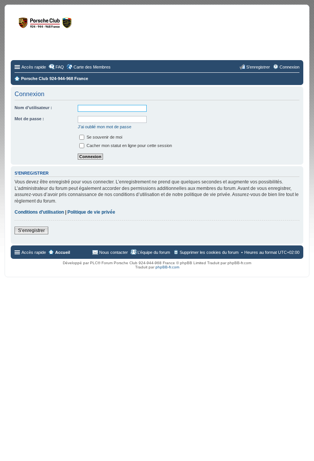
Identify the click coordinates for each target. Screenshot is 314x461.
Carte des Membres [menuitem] (92, 67)
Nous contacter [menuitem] (113, 252)
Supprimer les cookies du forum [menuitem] (209, 252)
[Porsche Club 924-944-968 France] (74, 26)
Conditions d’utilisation (39, 212)
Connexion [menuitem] (289, 67)
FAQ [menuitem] (60, 67)
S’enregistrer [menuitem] (258, 67)
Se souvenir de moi (103, 137)
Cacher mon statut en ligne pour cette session (128, 145)
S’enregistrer (31, 230)
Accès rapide (33, 67)
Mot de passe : (29, 118)
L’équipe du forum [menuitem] (153, 252)
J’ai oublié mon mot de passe (104, 126)
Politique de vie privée (91, 212)
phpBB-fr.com (167, 267)
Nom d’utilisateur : (33, 107)
